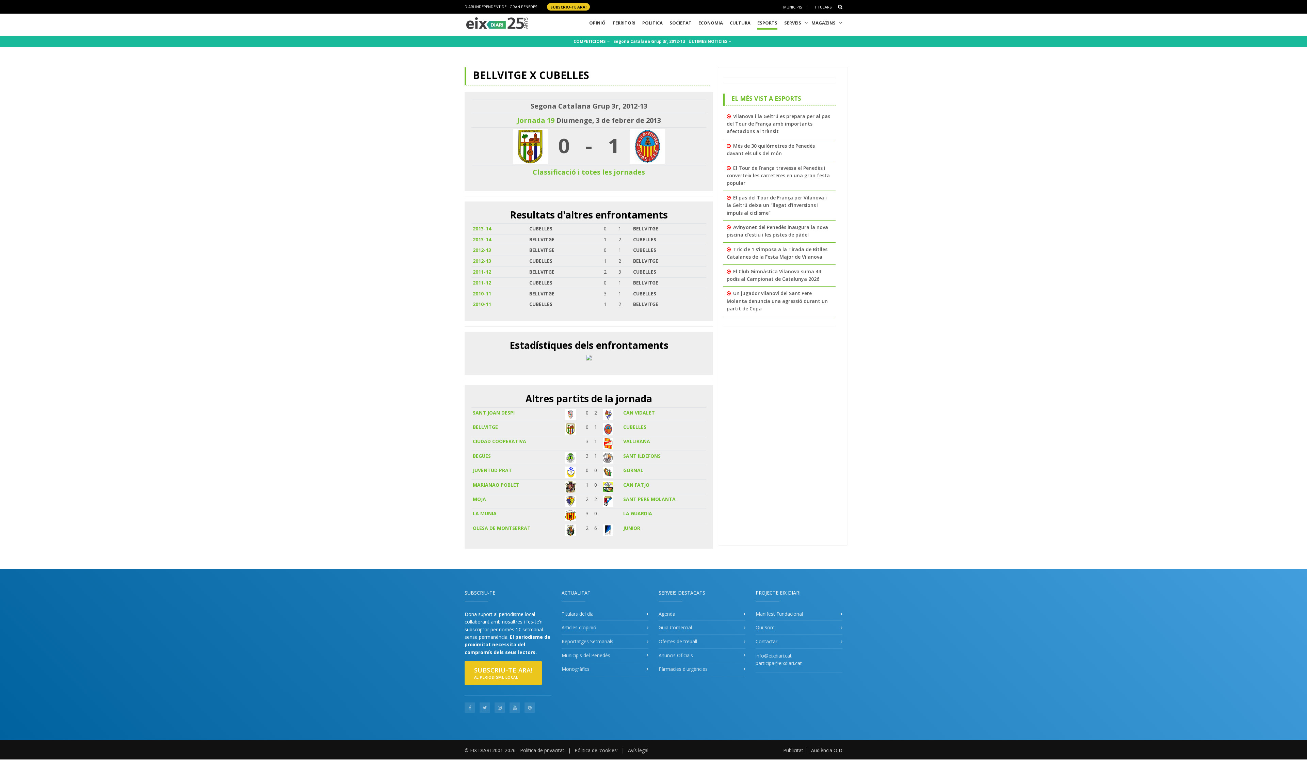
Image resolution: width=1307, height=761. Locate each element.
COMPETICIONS (590, 41)
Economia (710, 23)
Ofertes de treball (678, 641)
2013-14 (482, 228)
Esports (767, 23)
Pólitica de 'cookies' (596, 750)
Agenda (667, 614)
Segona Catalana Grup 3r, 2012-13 (649, 41)
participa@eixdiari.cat (779, 663)
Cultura (740, 23)
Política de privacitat (542, 750)
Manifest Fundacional (779, 614)
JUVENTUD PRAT (492, 470)
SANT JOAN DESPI (494, 412)
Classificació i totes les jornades (589, 172)
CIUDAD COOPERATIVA (499, 441)
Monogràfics (576, 669)
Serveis (792, 23)
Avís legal (638, 750)
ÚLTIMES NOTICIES (708, 41)
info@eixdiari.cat (774, 655)
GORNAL (633, 470)
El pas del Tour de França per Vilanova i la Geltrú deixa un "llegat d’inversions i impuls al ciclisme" (777, 205)
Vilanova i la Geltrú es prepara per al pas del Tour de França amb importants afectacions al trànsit (778, 124)
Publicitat (793, 750)
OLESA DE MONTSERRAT (502, 528)
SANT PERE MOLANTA (649, 499)
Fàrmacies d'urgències (683, 669)
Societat (680, 23)
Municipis (792, 7)
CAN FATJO (636, 485)
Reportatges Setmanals (587, 641)
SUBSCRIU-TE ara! (568, 6)
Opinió (597, 23)
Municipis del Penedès (586, 655)
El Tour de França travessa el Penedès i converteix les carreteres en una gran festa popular (778, 176)
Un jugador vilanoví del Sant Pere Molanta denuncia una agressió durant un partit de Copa (777, 301)
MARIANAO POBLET (496, 485)
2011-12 (482, 272)
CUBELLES (634, 427)
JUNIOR (631, 528)
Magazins (823, 23)
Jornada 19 (535, 120)
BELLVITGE (485, 427)
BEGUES (482, 456)
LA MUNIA (485, 513)
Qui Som (765, 627)
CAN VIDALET (639, 412)
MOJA (479, 499)
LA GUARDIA (637, 513)
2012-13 (482, 250)
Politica (652, 23)
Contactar (766, 641)
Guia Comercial (675, 627)
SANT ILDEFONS (642, 456)
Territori (623, 23)
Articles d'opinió (579, 627)
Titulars (823, 7)
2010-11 (482, 293)
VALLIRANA (636, 441)
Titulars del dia (578, 614)
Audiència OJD (826, 750)
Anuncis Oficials (676, 655)
